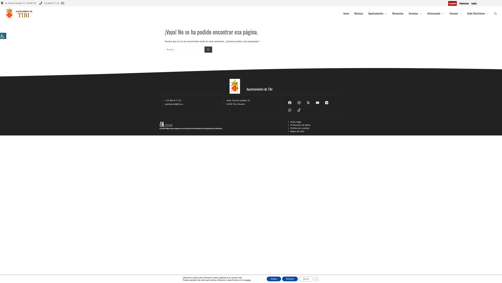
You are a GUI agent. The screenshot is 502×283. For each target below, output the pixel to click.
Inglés (474, 3)
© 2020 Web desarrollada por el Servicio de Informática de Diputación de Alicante (190, 128)
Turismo (453, 13)
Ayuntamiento (375, 13)
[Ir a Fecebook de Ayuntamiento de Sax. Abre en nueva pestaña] (290, 102)
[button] (495, 13)
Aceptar (274, 279)
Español (452, 3)
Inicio (346, 13)
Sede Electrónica (476, 13)
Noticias (358, 13)
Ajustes (306, 279)
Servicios (413, 13)
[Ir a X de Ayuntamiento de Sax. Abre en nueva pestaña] (299, 102)
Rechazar (290, 279)
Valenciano (464, 3)
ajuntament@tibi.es (174, 104)
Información (433, 13)
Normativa (397, 13)
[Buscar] (208, 50)
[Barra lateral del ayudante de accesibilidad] (3, 36)
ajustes (248, 280)
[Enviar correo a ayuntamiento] (63, 3)
